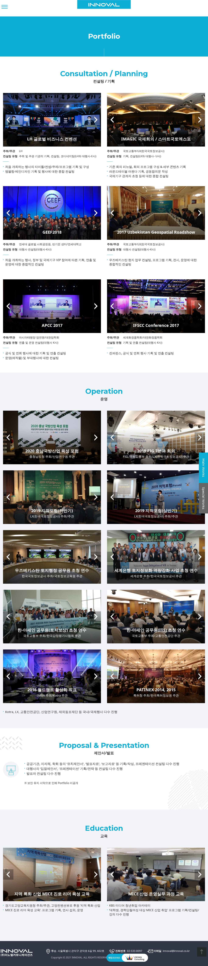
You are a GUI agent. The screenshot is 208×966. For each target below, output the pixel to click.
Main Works (203, 467)
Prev (8, 120)
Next (96, 120)
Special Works (203, 498)
